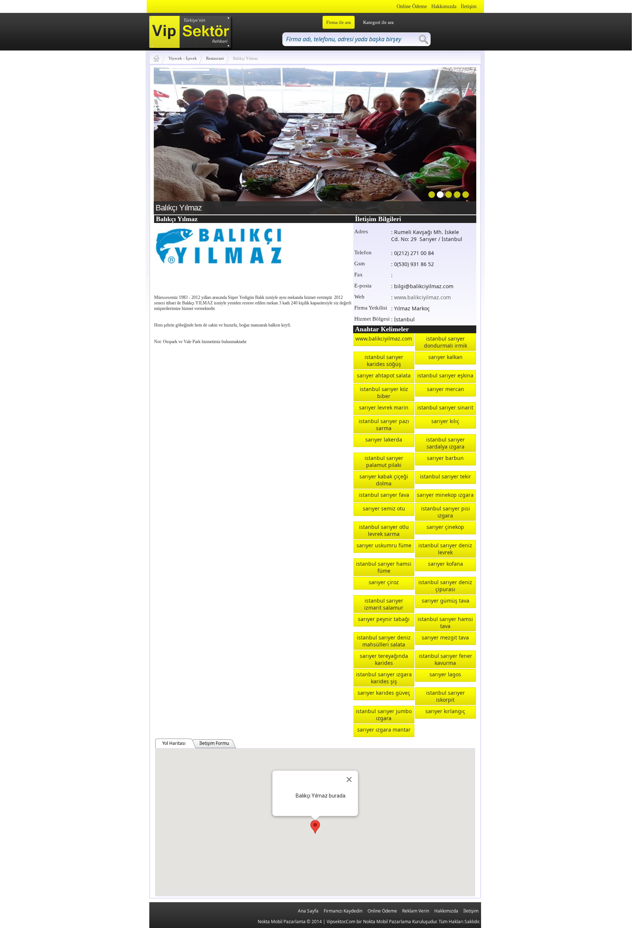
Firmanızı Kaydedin (343, 911)
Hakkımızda (443, 6)
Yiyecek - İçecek (182, 58)
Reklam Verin (415, 911)
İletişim (469, 6)
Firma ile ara (338, 22)
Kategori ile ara (378, 22)
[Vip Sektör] (159, 58)
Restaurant (215, 58)
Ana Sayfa (308, 911)
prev (174, 139)
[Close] (349, 779)
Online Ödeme (412, 6)
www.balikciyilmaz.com (422, 297)
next (455, 139)
